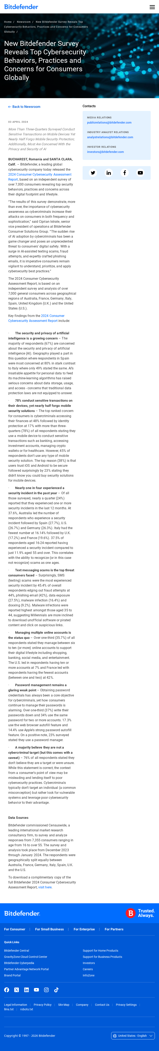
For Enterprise (84, 929)
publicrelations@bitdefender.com (109, 122)
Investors (89, 963)
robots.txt (26, 1009)
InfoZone (88, 975)
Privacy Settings (126, 1005)
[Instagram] (46, 989)
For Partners (114, 929)
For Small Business (49, 929)
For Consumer (14, 929)
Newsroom (24, 21)
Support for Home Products (100, 950)
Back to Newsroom (26, 107)
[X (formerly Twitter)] (16, 989)
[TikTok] (56, 989)
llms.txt (9, 1009)
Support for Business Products (102, 957)
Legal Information (15, 1005)
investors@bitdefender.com (105, 152)
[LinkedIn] (26, 989)
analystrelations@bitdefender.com (110, 137)
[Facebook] (6, 989)
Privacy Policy (43, 1005)
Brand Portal (12, 975)
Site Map (63, 1005)
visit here (45, 887)
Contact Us (102, 1005)
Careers (88, 969)
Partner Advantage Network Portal (26, 969)
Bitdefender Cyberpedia (19, 963)
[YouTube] (36, 989)
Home (8, 21)
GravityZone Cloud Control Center (25, 957)
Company (82, 1005)
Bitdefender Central (16, 950)
